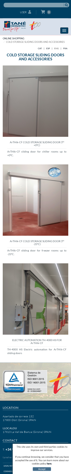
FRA (65, 48)
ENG (56, 48)
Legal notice (10, 466)
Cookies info (10, 471)
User (23, 12)
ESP (48, 48)
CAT (40, 48)
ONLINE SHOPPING (13, 38)
